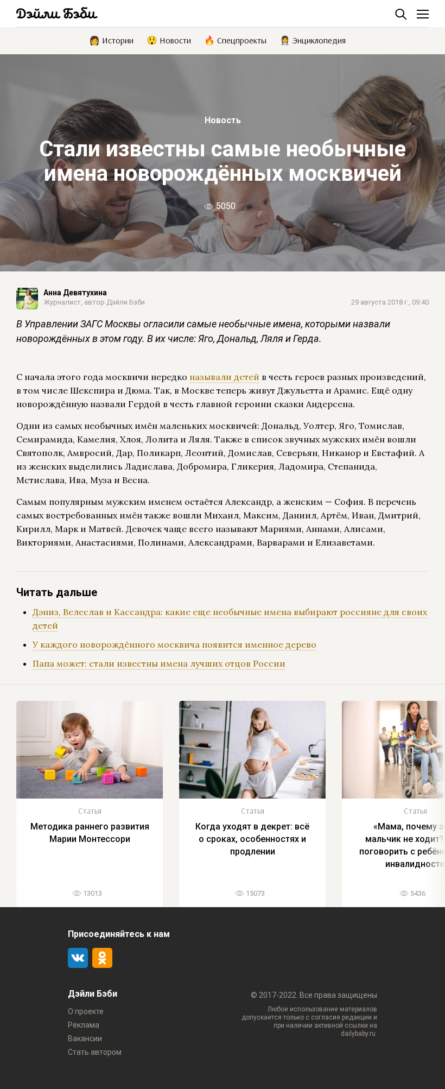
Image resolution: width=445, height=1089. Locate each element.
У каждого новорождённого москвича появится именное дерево (174, 644)
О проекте (86, 1011)
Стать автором (95, 1052)
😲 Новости (169, 40)
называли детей (224, 376)
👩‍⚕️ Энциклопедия (312, 40)
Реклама (83, 1025)
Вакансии (85, 1038)
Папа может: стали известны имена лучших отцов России (159, 663)
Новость (223, 120)
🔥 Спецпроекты (235, 40)
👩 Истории (111, 40)
